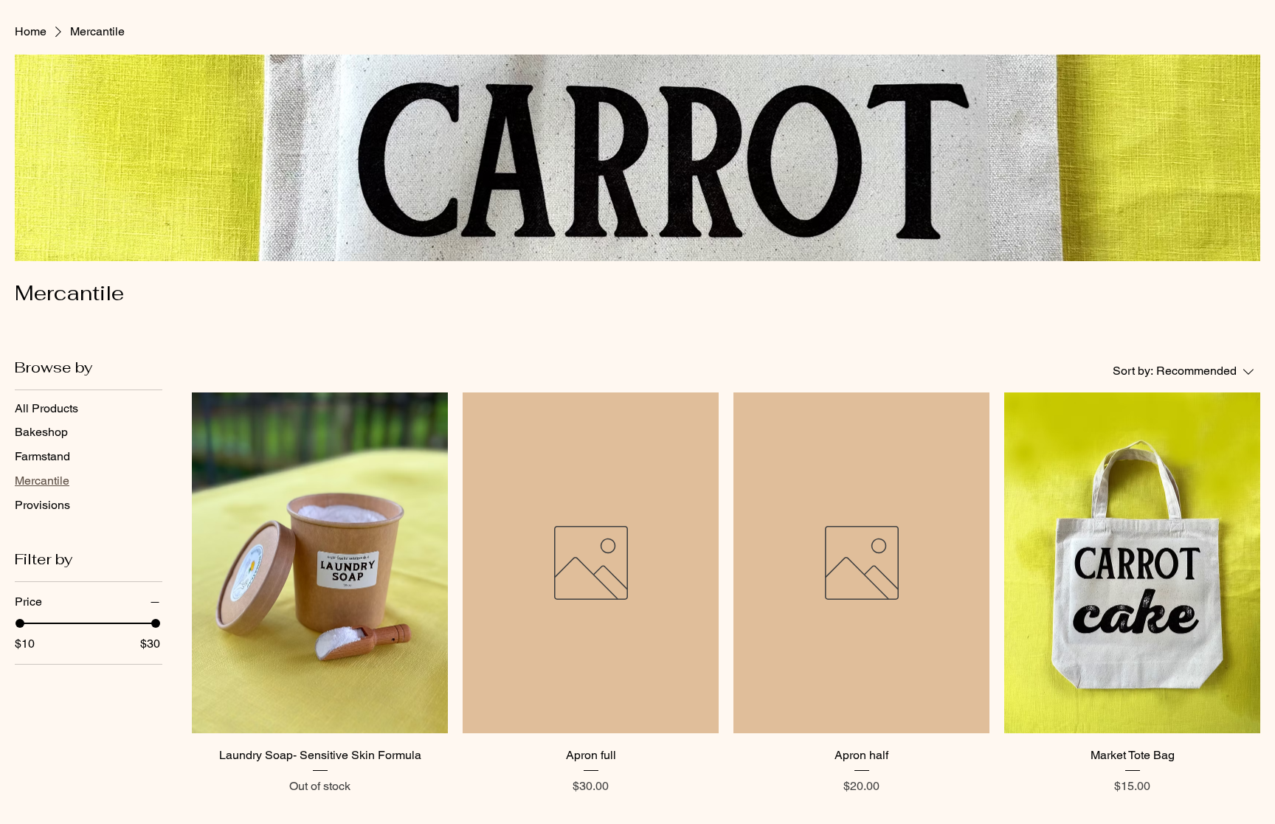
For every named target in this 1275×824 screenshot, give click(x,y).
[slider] (20, 623)
